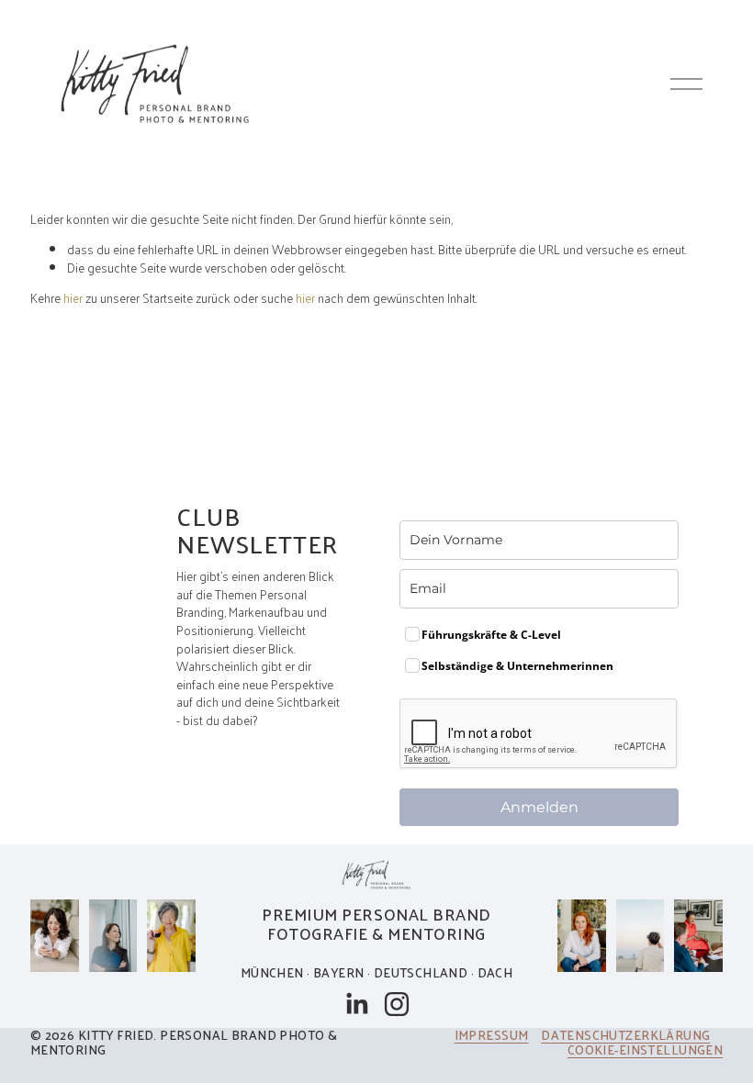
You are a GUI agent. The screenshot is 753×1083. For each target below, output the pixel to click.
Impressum (492, 1036)
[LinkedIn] (356, 1004)
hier (73, 297)
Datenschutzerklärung (625, 1036)
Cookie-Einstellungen (645, 1050)
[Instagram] (397, 1004)
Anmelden (539, 807)
